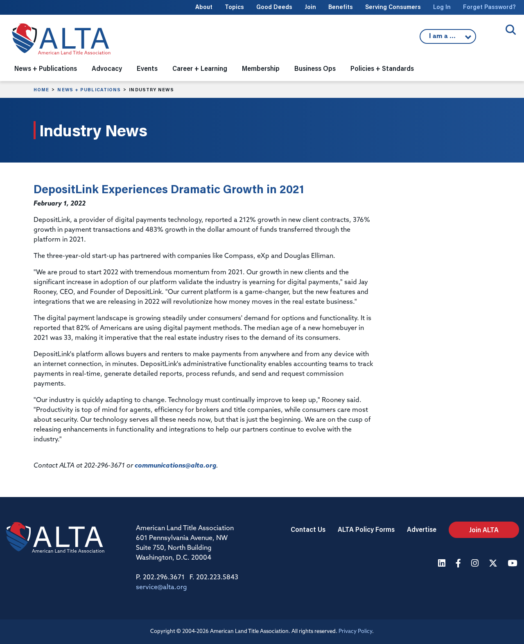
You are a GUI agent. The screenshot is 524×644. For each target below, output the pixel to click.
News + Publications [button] (45, 68)
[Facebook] (459, 564)
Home (41, 90)
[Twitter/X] (494, 564)
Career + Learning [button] (199, 68)
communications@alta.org (175, 466)
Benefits (340, 7)
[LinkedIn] (442, 564)
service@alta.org (161, 587)
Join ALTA (484, 529)
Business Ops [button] (315, 68)
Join (310, 7)
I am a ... (443, 38)
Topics (234, 7)
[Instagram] (476, 564)
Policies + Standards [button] (382, 68)
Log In (442, 7)
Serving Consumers (393, 7)
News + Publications (89, 90)
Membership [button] (261, 68)
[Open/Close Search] (511, 30)
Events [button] (147, 68)
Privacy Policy (355, 631)
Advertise (421, 529)
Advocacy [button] (107, 68)
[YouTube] (513, 564)
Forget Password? (489, 7)
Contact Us (308, 529)
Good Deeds (274, 7)
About (203, 7)
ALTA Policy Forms (366, 529)
